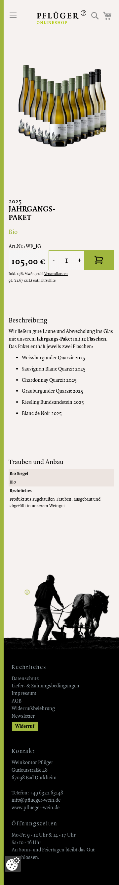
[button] (95, 15)
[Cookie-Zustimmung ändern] (13, 864)
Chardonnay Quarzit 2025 (49, 380)
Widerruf (24, 726)
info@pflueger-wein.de (36, 800)
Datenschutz (25, 678)
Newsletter (23, 716)
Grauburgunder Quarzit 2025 (52, 391)
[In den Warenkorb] (99, 260)
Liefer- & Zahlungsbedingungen (45, 685)
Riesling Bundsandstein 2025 (53, 402)
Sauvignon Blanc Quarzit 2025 (54, 369)
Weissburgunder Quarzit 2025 (53, 357)
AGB (16, 701)
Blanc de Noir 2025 (42, 413)
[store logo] (61, 17)
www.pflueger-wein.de (36, 807)
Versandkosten (56, 273)
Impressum (24, 693)
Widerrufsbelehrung (33, 708)
